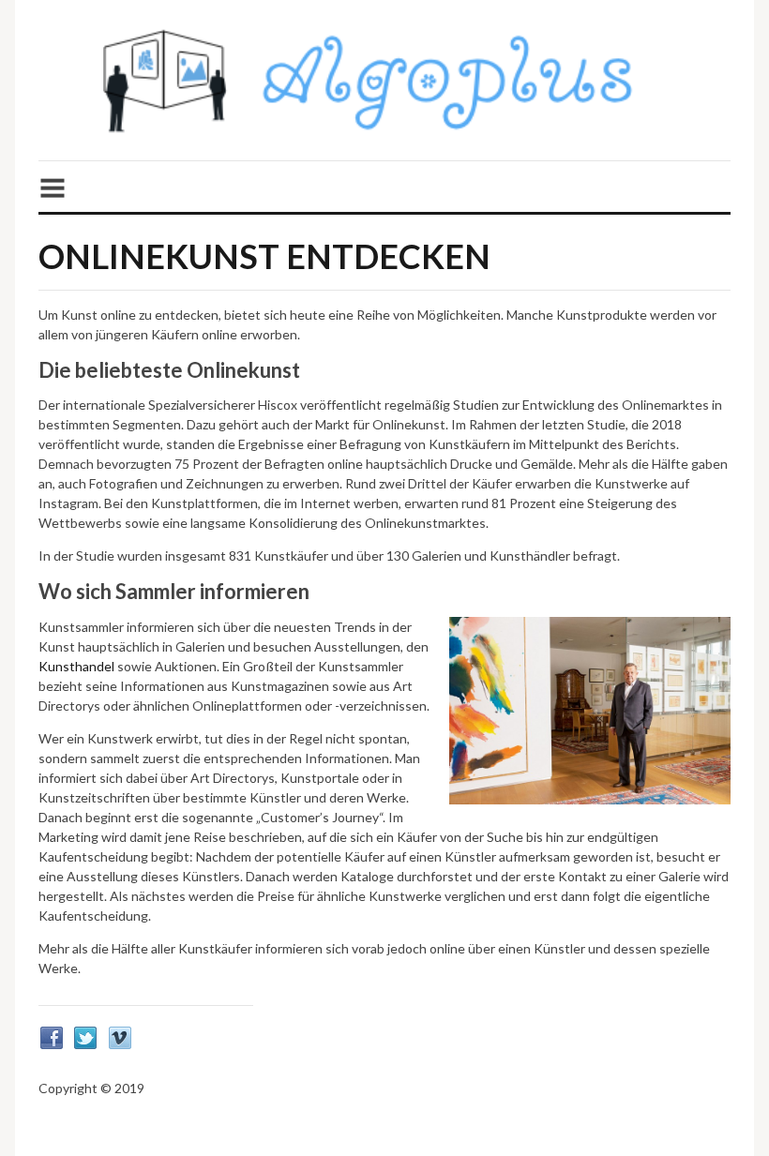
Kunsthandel (76, 666)
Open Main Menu (384, 175)
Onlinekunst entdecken (264, 256)
